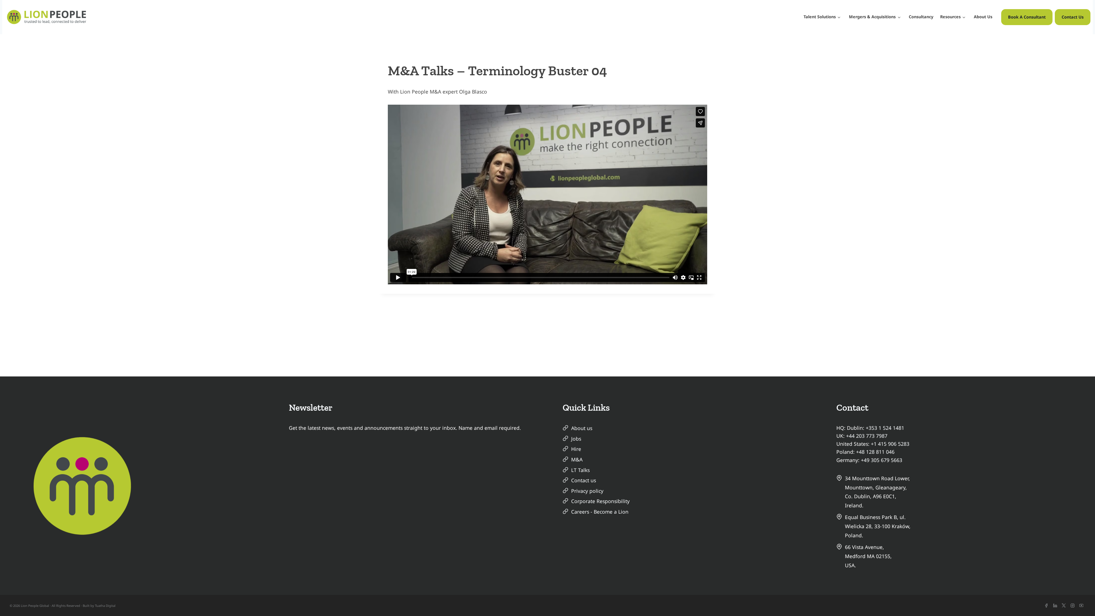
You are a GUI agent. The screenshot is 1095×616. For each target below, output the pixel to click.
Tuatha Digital (105, 605)
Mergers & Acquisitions (872, 16)
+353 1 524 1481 (885, 427)
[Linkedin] (1055, 605)
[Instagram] (1072, 605)
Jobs (576, 438)
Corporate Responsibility (600, 501)
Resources (950, 16)
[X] (1064, 605)
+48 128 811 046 (875, 451)
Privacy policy (587, 490)
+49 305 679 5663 (881, 460)
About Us (983, 16)
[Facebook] (1046, 605)
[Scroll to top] (1080, 601)
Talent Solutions (820, 16)
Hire (576, 448)
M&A (577, 459)
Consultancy (921, 16)
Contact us (583, 480)
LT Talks (580, 470)
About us (581, 428)
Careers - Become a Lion (599, 511)
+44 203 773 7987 (866, 435)
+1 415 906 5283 (890, 443)
